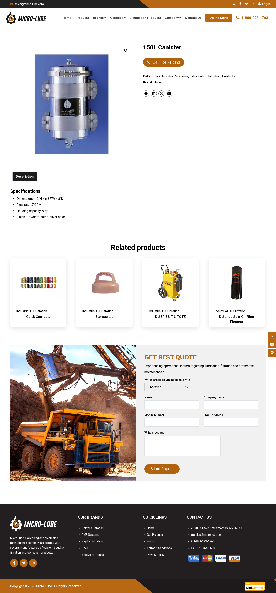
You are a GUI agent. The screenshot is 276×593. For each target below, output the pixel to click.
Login (265, 4)
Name (148, 397)
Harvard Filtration (93, 528)
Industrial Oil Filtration (205, 76)
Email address (213, 415)
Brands (98, 18)
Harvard (159, 82)
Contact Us (193, 18)
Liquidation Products (145, 18)
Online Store (219, 18)
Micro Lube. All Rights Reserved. (59, 586)
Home (67, 18)
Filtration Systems (175, 76)
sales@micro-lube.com (29, 4)
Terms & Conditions (159, 548)
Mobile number (154, 415)
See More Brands (93, 554)
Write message (154, 432)
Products (82, 18)
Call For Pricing (166, 62)
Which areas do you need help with (167, 379)
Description (25, 176)
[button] (126, 50)
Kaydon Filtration (92, 541)
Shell (85, 548)
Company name (214, 397)
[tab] (24, 176)
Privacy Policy (155, 554)
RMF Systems (90, 534)
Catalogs (116, 18)
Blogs (150, 541)
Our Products (155, 534)
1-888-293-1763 (204, 541)
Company (172, 18)
